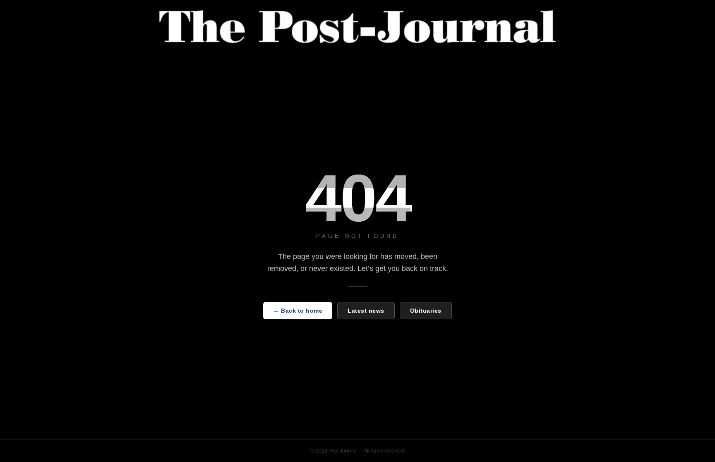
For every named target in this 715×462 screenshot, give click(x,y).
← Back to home (297, 310)
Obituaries (425, 310)
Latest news (366, 310)
